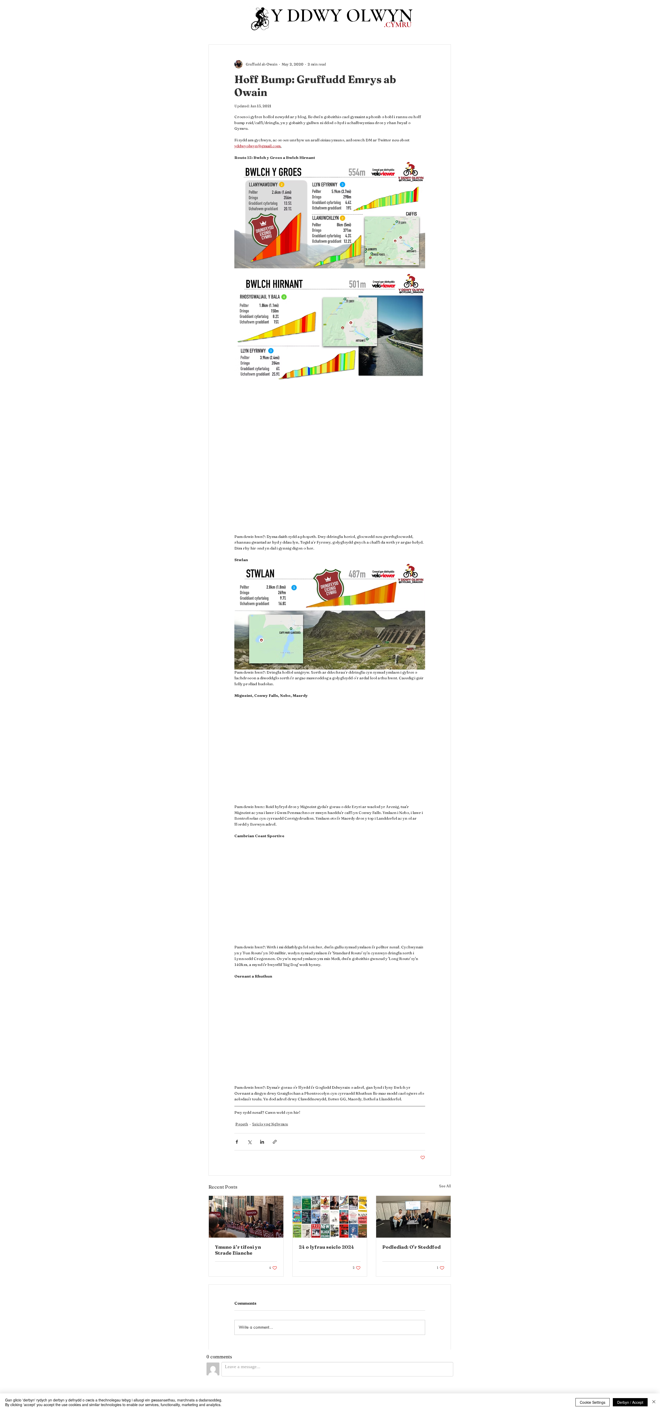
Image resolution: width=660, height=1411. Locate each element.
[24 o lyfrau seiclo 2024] (330, 1217)
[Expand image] (329, 214)
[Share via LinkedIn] (262, 1141)
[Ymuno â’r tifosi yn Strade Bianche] (246, 1217)
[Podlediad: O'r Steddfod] (413, 1217)
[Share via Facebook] (236, 1141)
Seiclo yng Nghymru (270, 1124)
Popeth (241, 1124)
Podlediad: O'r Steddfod (411, 1247)
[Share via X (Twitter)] (249, 1141)
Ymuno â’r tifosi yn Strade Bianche (238, 1250)
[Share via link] (274, 1141)
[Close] (654, 1402)
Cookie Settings (592, 1402)
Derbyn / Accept (630, 1402)
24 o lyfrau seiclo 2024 (326, 1247)
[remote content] (329, 458)
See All (445, 1186)
